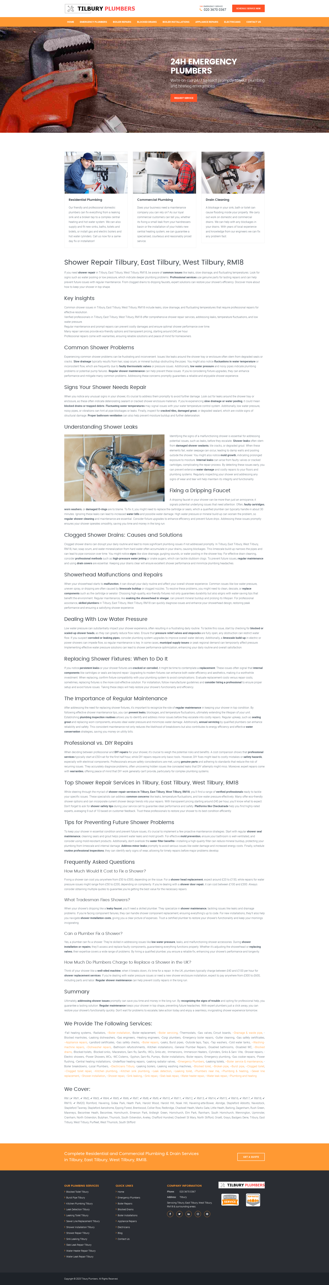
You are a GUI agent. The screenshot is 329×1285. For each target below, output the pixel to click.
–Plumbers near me (206, 1071)
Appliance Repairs (206, 21)
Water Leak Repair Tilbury (79, 1256)
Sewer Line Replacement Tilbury (83, 1221)
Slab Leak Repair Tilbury (79, 1244)
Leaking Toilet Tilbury (77, 1215)
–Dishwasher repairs (98, 1047)
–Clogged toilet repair (78, 1071)
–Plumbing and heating (242, 1076)
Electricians (232, 21)
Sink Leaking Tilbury (76, 1239)
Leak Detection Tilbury (78, 1209)
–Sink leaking (134, 1076)
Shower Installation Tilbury (80, 1227)
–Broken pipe (220, 1066)
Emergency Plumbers (93, 21)
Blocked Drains (147, 21)
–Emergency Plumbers (190, 1061)
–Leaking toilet (182, 1071)
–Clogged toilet (255, 1066)
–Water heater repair (192, 1076)
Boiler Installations (176, 21)
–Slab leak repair (169, 1076)
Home (70, 21)
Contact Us (253, 21)
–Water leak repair (216, 1076)
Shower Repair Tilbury (77, 1233)
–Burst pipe (237, 1066)
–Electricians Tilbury (122, 1066)
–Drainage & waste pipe (247, 1033)
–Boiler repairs (150, 1042)
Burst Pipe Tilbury (75, 1197)
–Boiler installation (118, 1033)
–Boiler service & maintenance (244, 1061)
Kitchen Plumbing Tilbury (79, 1203)
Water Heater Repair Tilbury (81, 1250)
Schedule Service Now (248, 8)
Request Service (183, 97)
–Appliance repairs (75, 1042)
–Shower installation (92, 1076)
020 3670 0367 (215, 9)
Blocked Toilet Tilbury (77, 1191)
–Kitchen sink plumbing (134, 1071)
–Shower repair (115, 1076)
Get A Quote (251, 1156)
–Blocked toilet (201, 1066)
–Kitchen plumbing (105, 1071)
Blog (120, 1233)
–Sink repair (150, 1076)
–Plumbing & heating (234, 1071)
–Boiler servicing (167, 1033)
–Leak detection (161, 1071)
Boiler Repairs (122, 21)
